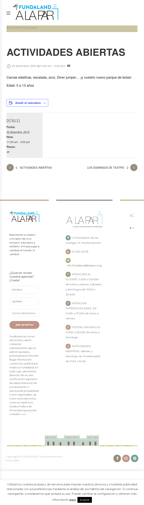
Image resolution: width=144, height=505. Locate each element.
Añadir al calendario (28, 103)
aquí (23, 414)
